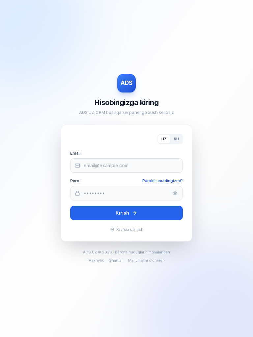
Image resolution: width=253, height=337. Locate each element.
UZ (164, 139)
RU (176, 139)
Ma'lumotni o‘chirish (146, 260)
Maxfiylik (96, 260)
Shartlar (116, 260)
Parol (75, 180)
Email (75, 153)
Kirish (122, 213)
